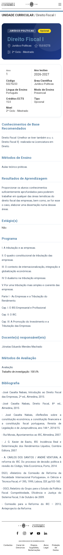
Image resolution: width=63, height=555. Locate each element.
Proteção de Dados (56, 547)
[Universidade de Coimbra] (8, 4)
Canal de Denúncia (20, 546)
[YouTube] (38, 533)
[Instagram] (24, 533)
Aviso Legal (46, 546)
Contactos (8, 545)
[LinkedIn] (45, 533)
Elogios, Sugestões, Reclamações (34, 547)
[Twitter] (31, 533)
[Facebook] (17, 533)
